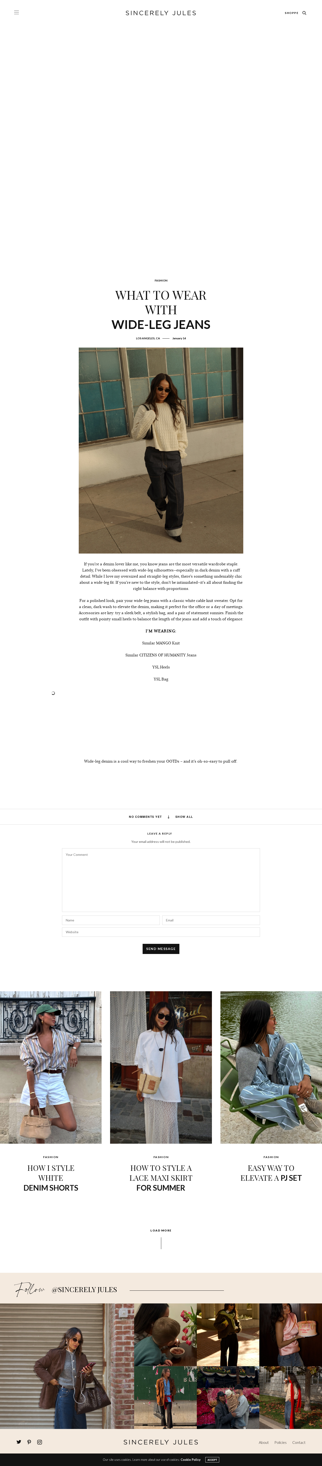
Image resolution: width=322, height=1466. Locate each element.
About (264, 1442)
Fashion (161, 280)
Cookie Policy (191, 1460)
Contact (298, 1442)
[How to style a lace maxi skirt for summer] (161, 1067)
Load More (161, 1230)
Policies (280, 1442)
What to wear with (161, 309)
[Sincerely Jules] (161, 13)
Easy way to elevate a (271, 1173)
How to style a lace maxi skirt (160, 1177)
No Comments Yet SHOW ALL (161, 817)
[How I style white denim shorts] (51, 1067)
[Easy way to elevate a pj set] (271, 1067)
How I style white (51, 1177)
